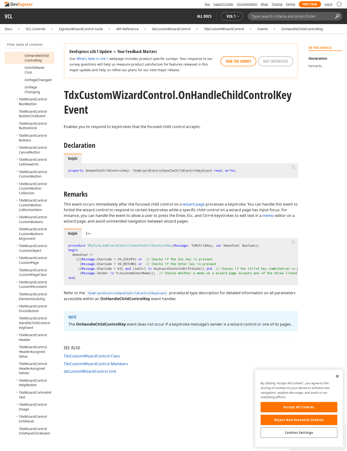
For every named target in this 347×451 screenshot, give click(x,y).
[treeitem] (37, 57)
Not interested (275, 61)
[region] (299, 408)
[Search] (337, 16)
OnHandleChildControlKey (302, 29)
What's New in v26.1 (92, 58)
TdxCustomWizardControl (224, 29)
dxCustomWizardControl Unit (90, 371)
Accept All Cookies (299, 407)
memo (268, 215)
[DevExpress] (19, 4)
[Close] (337, 376)
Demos (290, 4)
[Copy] (293, 167)
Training (277, 4)
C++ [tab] (88, 233)
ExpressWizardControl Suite (81, 29)
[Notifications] (339, 4)
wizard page (194, 204)
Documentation (247, 4)
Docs (8, 29)
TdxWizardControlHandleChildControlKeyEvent (172, 170)
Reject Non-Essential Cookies (299, 420)
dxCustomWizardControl (171, 29)
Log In (329, 4)
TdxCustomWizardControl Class (92, 356)
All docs (204, 16)
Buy (207, 4)
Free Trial (310, 4)
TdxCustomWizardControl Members (96, 363)
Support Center (223, 4)
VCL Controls (36, 29)
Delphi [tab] (72, 233)
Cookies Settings (299, 432)
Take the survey (238, 61)
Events (263, 29)
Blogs (264, 4)
